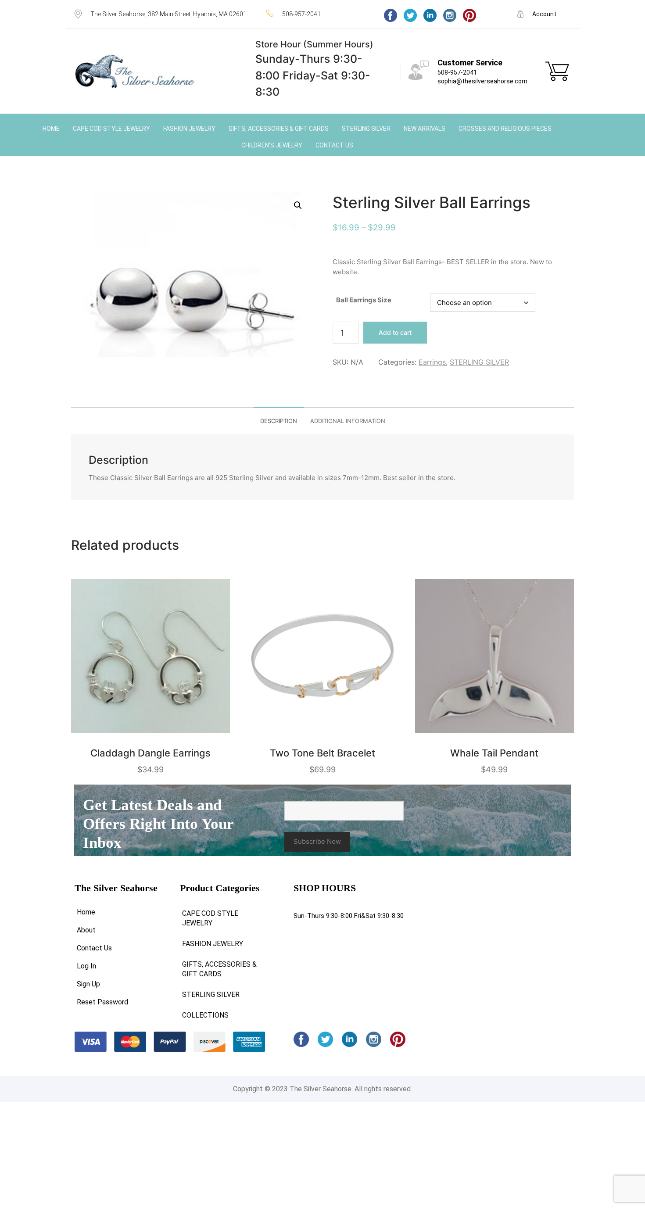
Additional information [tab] (347, 420)
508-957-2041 (457, 72)
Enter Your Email (312, 796)
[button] (298, 205)
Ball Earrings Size (363, 300)
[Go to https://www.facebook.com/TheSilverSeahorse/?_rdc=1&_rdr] (390, 15)
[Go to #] (410, 15)
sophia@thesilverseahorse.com (482, 81)
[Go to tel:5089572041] (316, 14)
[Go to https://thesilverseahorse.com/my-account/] (543, 14)
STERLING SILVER (479, 362)
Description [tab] (278, 420)
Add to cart (395, 332)
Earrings (432, 362)
